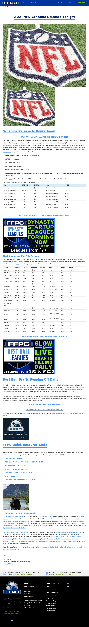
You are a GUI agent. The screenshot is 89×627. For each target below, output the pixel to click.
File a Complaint (50, 610)
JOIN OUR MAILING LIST (25, 574)
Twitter (48, 586)
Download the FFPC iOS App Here (44, 404)
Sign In (70, 3)
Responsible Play (51, 601)
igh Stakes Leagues (14, 476)
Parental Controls (51, 608)
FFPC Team (27, 591)
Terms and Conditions (52, 596)
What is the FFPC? (29, 586)
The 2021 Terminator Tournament (19, 472)
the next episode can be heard (65, 532)
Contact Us (27, 594)
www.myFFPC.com (9, 564)
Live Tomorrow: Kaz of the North (19, 513)
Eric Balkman (7, 517)
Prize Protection (51, 603)
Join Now (81, 3)
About (33, 3)
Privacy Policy (50, 598)
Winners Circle (28, 596)
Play (25, 3)
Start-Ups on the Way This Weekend (21, 256)
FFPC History (28, 589)
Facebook (48, 589)
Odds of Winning (50, 605)
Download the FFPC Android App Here (44, 410)
